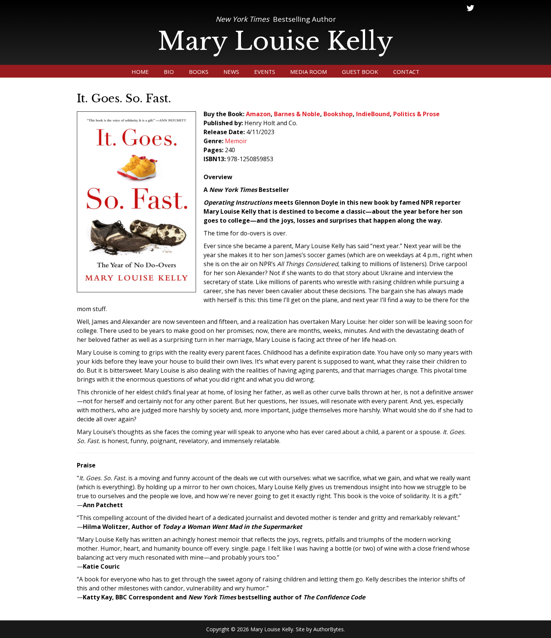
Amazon (258, 114)
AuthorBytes (328, 629)
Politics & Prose (416, 114)
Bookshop (338, 114)
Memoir (236, 141)
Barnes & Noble (297, 114)
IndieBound (373, 114)
